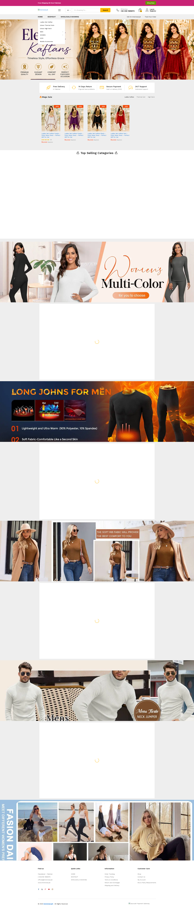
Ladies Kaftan (129, 97)
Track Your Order (150, 17)
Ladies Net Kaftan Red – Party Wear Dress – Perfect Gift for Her (120, 135)
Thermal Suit (141, 97)
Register (153, 11)
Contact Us (141, 877)
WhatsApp (124, 9)
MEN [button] (41, 32)
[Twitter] (42, 889)
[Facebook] (38, 889)
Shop (139, 874)
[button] (48, 130)
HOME (40, 17)
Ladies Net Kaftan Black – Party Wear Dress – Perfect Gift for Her (97, 135)
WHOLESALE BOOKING (70, 17)
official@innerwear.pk (45, 880)
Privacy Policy (109, 877)
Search (105, 10)
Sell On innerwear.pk (134, 17)
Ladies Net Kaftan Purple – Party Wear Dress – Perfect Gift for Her (51, 135)
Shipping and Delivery (112, 885)
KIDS (41, 38)
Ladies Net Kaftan (46, 22)
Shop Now (150, 3)
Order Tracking (110, 874)
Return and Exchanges (112, 882)
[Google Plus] (45, 889)
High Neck (151, 97)
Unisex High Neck (46, 28)
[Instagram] (52, 889)
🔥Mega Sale (45, 97)
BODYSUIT (52, 17)
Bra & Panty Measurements (147, 882)
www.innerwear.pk (44, 882)
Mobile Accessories (46, 41)
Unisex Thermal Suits (47, 25)
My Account (142, 880)
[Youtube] (49, 889)
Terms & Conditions (111, 880)
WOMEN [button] (42, 35)
